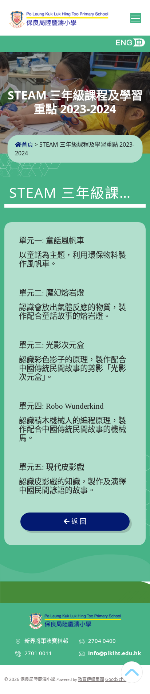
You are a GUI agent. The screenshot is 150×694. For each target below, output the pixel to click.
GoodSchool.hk (120, 679)
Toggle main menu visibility (135, 18)
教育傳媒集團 (91, 679)
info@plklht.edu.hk (114, 653)
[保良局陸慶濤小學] (75, 620)
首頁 (27, 144)
